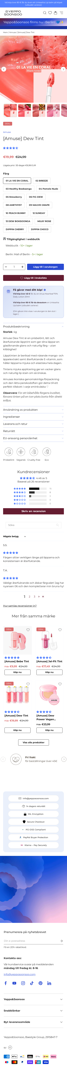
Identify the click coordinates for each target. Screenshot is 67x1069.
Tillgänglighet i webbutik (23, 239)
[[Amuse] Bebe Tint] (17, 640)
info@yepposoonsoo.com (20, 974)
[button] (54, 12)
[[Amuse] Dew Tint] (17, 694)
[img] (10, 552)
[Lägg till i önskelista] (28, 630)
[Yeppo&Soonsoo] (33, 889)
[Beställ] (59, 941)
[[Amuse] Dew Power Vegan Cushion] (49, 694)
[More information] (44, 290)
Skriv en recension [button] (34, 511)
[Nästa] (63, 69)
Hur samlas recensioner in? (20, 605)
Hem (5, 32)
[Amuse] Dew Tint (26, 32)
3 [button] (34, 596)
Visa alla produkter (33, 742)
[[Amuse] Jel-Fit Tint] (49, 640)
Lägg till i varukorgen (45, 266)
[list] (33, 69)
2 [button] (29, 596)
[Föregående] (3, 69)
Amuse (12, 32)
